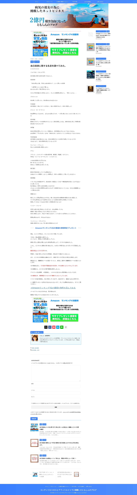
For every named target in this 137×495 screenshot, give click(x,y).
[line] (61, 327)
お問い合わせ (100, 1)
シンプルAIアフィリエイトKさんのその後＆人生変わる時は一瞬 (103, 62)
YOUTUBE (74, 1)
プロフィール (49, 1)
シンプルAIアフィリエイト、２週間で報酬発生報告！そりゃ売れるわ (103, 90)
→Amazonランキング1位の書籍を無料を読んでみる (53, 288)
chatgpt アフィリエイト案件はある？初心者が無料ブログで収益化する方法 (103, 35)
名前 (32, 383)
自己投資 (37, 348)
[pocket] (53, 327)
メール (33, 390)
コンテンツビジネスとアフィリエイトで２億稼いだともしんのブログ (68, 490)
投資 (33, 348)
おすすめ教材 (87, 1)
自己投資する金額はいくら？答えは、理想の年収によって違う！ (58, 458)
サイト (33, 396)
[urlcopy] (65, 327)
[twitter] (45, 327)
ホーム (36, 1)
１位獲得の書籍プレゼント (62, 1)
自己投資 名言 (35, 350)
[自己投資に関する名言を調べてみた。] (57, 327)
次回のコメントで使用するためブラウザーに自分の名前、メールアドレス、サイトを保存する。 (56, 403)
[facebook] (49, 327)
